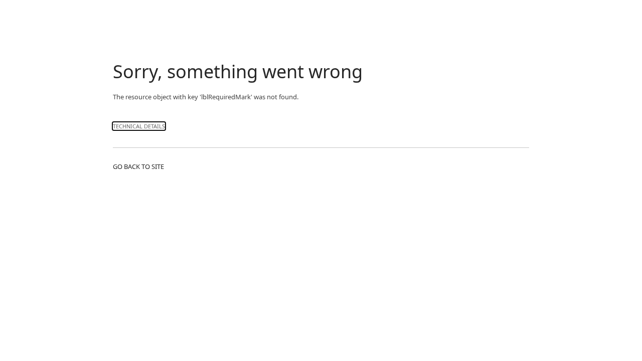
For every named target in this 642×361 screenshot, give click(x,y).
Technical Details (139, 126)
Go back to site (138, 166)
